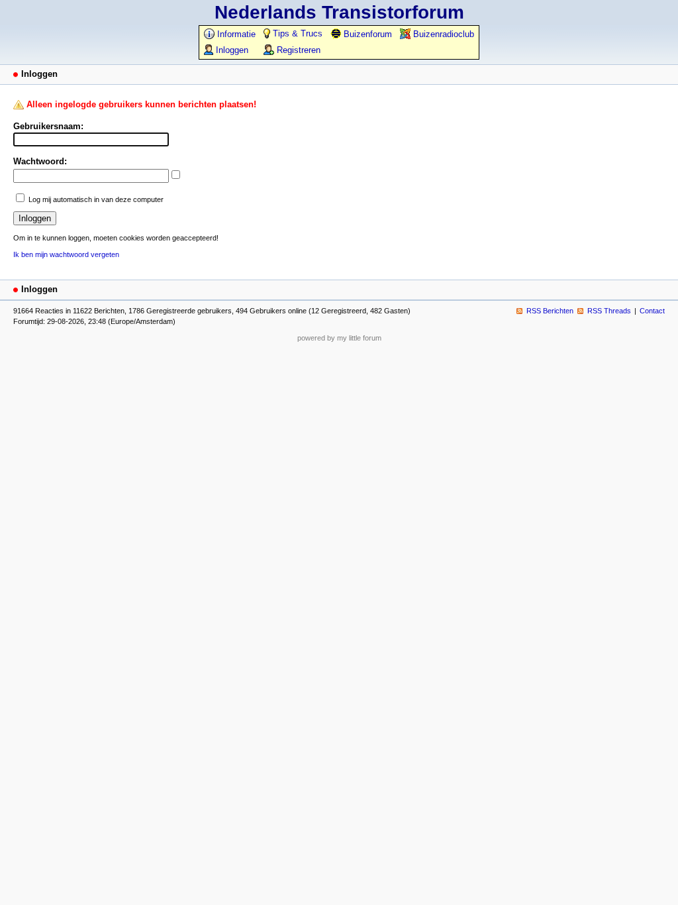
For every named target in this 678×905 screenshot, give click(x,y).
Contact (652, 311)
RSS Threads (609, 311)
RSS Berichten (549, 311)
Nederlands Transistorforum (339, 12)
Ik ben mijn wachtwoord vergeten (66, 254)
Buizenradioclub (442, 34)
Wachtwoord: (40, 161)
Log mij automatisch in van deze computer (96, 199)
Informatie (235, 34)
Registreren (297, 50)
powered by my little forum (339, 338)
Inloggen (230, 50)
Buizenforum (366, 34)
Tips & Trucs (296, 33)
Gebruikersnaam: (48, 126)
